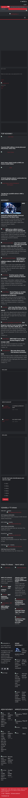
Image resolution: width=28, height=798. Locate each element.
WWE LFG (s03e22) (6, 577)
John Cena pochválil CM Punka (24, 675)
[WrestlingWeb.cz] (14, 14)
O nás (2, 793)
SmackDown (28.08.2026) (7, 537)
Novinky (24, 728)
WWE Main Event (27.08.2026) (8, 549)
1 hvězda (6, 493)
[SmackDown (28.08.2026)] (14, 535)
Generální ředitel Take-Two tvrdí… (20, 611)
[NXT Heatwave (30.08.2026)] (14, 513)
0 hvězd (6, 495)
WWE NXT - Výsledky (6, 510)
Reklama (7, 793)
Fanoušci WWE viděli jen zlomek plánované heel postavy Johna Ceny (13, 147)
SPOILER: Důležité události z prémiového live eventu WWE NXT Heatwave (14, 178)
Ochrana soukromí (15, 793)
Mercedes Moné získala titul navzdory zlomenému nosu (13, 352)
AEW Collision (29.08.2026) (7, 526)
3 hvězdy (6, 486)
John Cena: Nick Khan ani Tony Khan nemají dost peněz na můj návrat (14, 308)
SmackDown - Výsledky (6, 533)
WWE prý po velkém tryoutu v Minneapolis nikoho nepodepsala (15, 230)
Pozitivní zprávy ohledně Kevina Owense (24, 696)
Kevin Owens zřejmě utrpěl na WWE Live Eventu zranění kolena (12, 163)
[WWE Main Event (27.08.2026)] (14, 547)
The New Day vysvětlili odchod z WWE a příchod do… (12, 194)
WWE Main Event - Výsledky (7, 545)
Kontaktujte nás (5, 796)
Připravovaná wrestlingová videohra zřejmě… (20, 602)
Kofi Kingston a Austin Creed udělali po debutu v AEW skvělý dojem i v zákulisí (13, 260)
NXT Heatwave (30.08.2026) (7, 515)
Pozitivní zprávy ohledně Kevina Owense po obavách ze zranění (13, 276)
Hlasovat (5, 499)
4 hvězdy (6, 488)
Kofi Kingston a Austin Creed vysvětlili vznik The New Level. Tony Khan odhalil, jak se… (14, 324)
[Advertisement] (14, 36)
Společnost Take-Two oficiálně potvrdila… (20, 620)
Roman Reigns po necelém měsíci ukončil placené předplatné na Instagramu (13, 293)
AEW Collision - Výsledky (7, 522)
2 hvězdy (6, 490)
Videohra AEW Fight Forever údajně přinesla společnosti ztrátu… (21, 579)
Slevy (24, 733)
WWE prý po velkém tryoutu (24, 662)
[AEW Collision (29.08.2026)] (14, 524)
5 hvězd (6, 483)
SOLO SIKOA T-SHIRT (16, 419)
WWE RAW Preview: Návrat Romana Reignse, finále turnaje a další (13, 340)
